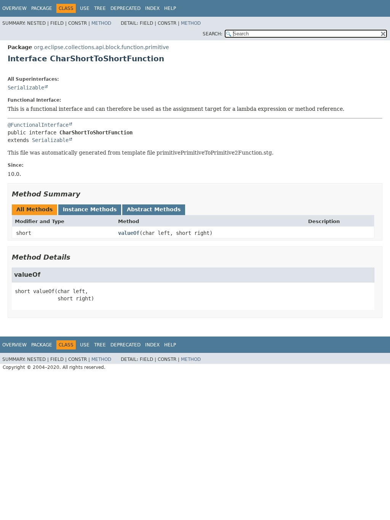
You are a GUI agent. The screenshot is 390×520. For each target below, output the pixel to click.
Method (101, 23)
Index (152, 8)
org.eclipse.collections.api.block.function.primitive (101, 47)
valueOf (128, 233)
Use (85, 8)
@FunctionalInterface (38, 125)
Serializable (26, 88)
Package (41, 8)
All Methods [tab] (34, 209)
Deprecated (125, 8)
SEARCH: (212, 34)
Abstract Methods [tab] (154, 209)
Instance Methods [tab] (90, 209)
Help (170, 8)
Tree (100, 8)
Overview (14, 8)
